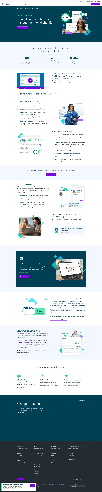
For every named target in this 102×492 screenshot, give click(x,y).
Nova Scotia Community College (57, 319)
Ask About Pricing (34, 27)
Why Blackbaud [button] (27, 4)
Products (22, 8)
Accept (32, 485)
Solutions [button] (19, 4)
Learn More (63, 232)
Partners (81, 1)
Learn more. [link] (12, 488)
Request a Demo (95, 3)
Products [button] (13, 4)
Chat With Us (20, 479)
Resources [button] (35, 4)
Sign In (98, 1)
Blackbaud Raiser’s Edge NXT (25, 342)
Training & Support (89, 1)
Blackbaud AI (42, 4)
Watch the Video (24, 276)
